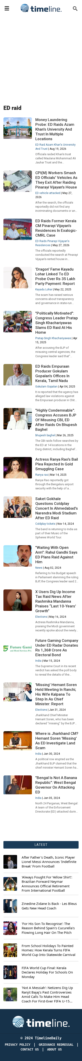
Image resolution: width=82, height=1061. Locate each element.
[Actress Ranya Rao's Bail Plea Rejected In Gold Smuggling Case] (17, 467)
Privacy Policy (17, 1044)
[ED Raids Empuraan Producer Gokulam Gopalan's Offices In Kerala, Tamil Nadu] (17, 374)
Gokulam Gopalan (46, 386)
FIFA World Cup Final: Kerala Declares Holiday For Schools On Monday (47, 972)
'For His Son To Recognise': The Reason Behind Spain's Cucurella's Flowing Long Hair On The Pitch (48, 928)
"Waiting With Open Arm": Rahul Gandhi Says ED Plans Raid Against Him (56, 554)
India (38, 660)
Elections (41, 616)
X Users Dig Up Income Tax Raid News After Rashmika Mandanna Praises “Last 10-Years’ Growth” (55, 601)
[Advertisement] (41, 57)
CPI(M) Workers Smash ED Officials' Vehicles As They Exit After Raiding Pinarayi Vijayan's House (56, 179)
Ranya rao (41, 474)
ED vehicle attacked (47, 193)
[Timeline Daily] (41, 8)
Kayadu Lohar (43, 289)
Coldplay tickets (45, 523)
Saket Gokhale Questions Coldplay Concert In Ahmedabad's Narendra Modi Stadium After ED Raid (56, 508)
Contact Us (29, 1049)
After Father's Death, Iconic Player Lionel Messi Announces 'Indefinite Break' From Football (49, 861)
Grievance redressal (56, 1044)
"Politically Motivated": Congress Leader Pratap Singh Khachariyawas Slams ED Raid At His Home (56, 323)
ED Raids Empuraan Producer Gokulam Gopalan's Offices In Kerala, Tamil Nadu (52, 373)
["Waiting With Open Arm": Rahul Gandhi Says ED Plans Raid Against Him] (17, 556)
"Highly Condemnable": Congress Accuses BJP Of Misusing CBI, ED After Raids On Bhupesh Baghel (56, 420)
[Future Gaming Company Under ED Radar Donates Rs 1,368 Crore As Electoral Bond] (17, 649)
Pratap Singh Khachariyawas (53, 338)
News (38, 567)
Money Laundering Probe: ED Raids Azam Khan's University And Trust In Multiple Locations (54, 129)
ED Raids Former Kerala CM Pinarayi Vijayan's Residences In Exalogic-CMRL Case (56, 228)
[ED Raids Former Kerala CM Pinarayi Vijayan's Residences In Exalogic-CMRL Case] (17, 229)
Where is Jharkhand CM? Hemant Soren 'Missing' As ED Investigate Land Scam (56, 740)
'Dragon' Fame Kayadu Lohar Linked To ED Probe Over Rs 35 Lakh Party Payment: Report (55, 276)
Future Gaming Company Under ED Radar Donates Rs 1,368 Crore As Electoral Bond (56, 647)
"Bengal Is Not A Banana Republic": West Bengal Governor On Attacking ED (56, 784)
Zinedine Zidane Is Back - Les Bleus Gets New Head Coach (49, 905)
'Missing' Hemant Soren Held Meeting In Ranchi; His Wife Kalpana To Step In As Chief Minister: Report (56, 694)
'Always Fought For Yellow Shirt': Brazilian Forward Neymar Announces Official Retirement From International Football (47, 884)
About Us (54, 1049)
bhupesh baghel (45, 435)
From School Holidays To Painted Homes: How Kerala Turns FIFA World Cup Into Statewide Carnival (48, 950)
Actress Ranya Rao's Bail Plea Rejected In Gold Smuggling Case (56, 464)
